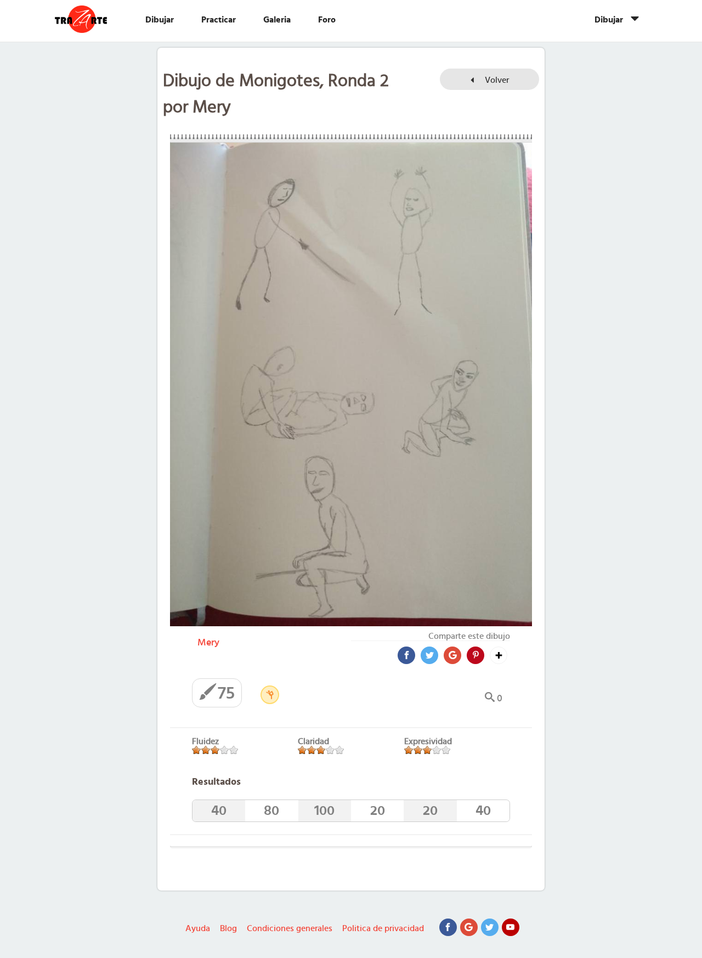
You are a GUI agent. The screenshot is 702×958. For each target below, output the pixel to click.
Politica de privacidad (383, 928)
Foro (327, 19)
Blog (228, 928)
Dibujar (159, 19)
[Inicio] (92, 19)
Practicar (218, 19)
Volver (496, 80)
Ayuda (197, 928)
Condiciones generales (289, 928)
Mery (208, 643)
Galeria (277, 19)
